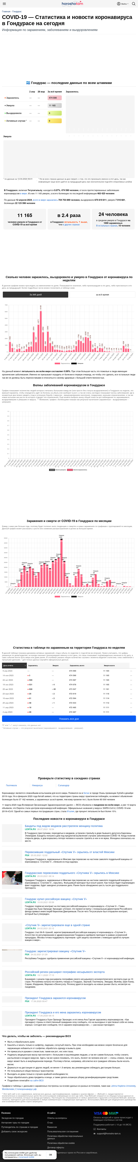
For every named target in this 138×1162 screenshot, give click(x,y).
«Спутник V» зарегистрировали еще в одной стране (57, 925)
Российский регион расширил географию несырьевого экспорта (65, 972)
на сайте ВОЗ (37, 1080)
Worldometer (8, 1089)
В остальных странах (106, 225)
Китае (86, 792)
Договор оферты (55, 1147)
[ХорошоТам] (72, 4)
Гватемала (11, 785)
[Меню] (4, 4)
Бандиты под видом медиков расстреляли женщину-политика (64, 826)
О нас (50, 1122)
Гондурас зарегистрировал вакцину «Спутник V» (55, 951)
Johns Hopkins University (123, 1085)
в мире (23, 193)
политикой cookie (26, 1157)
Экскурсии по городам (12, 1118)
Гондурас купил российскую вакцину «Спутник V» (56, 899)
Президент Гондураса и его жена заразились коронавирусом (63, 1012)
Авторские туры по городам (15, 1122)
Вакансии (52, 1127)
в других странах (71, 224)
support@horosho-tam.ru (109, 1133)
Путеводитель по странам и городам (19, 1127)
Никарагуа (37, 785)
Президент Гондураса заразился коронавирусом (55, 998)
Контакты (101, 1129)
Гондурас (17, 11)
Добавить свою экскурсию (14, 1131)
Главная (6, 11)
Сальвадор (63, 785)
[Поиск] (133, 4)
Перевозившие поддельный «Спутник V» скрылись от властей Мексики (69, 852)
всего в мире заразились (45, 199)
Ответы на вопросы (57, 1118)
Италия (70, 811)
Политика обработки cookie (61, 1143)
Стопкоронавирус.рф (26, 1089)
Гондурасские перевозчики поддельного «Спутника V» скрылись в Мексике (72, 873)
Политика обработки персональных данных (65, 1137)
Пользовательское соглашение (62, 1131)
